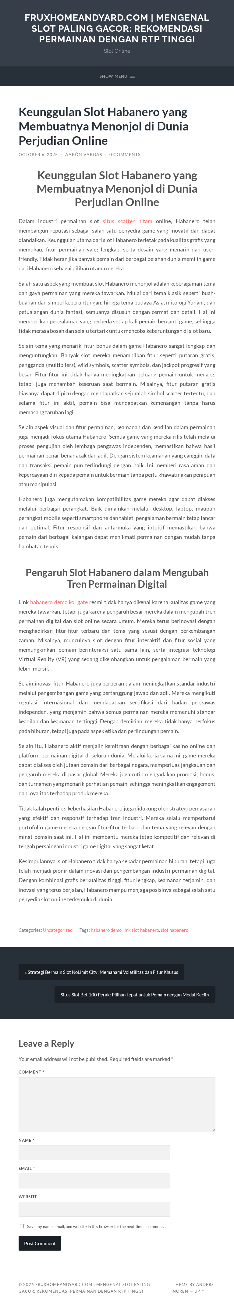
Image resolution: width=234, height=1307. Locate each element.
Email (27, 1168)
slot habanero (174, 930)
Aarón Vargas (83, 154)
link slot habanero (141, 930)
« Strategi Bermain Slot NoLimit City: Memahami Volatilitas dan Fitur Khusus (101, 972)
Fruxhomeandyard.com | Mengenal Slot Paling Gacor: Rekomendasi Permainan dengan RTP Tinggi (117, 28)
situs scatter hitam (127, 221)
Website (28, 1196)
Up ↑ (199, 1291)
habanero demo (106, 930)
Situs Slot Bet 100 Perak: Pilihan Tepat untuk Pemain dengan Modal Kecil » (135, 994)
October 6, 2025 (38, 154)
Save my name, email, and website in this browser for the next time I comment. (95, 1226)
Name (26, 1140)
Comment (31, 1072)
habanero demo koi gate (59, 602)
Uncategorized (58, 930)
